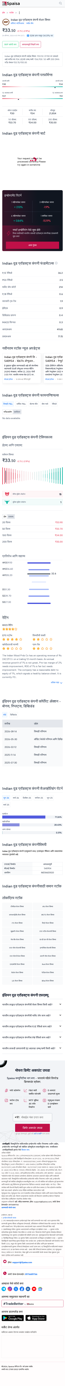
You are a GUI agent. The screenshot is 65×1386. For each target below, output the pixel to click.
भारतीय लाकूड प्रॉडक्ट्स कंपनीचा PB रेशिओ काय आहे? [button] (26, 1037)
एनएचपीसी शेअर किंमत (17, 964)
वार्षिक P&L (21, 404)
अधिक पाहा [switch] (55, 682)
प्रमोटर (5, 813)
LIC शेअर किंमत (17, 981)
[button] (19, 13)
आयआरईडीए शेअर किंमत (17, 915)
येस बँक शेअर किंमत (17, 939)
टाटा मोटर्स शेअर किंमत (17, 956)
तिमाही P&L (8, 404)
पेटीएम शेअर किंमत (48, 972)
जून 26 (6, 797)
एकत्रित (17, 411)
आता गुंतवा (32, 245)
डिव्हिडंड (13, 714)
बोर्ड (4, 714)
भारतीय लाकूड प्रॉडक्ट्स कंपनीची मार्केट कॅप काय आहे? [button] (26, 1015)
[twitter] (16, 1289)
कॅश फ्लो (45, 404)
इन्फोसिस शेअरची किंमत (48, 948)
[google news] (40, 1289)
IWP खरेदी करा (10, 44)
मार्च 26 (16, 797)
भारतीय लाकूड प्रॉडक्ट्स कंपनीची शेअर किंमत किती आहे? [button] (27, 1004)
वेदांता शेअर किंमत (17, 972)
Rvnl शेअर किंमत (48, 964)
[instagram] (10, 1289)
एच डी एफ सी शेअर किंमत (48, 939)
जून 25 (50, 797)
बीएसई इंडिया (8, 379)
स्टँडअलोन (8, 411)
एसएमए (10, 516)
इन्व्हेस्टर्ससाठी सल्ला (9, 1218)
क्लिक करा (25, 1149)
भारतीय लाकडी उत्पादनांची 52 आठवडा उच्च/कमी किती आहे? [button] (28, 1048)
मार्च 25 (6, 804)
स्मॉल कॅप (29, 23)
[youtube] (34, 1289)
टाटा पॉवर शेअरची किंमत (17, 948)
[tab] (32, 1004)
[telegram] (4, 1289)
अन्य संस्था (6, 829)
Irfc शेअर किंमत (47, 906)
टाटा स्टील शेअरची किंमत (47, 931)
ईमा (5, 516)
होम (3, 12)
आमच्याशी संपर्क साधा (9, 1207)
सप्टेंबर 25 (39, 797)
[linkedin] (28, 1289)
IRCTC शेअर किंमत (47, 915)
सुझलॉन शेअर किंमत (17, 931)
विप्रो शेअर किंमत (48, 923)
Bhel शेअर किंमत (48, 981)
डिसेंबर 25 (27, 797)
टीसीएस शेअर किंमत (17, 906)
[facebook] (22, 1289)
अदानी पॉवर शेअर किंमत (48, 956)
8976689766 (31, 1274)
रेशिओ (54, 404)
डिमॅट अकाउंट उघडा (32, 1128)
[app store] (36, 1319)
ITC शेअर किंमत (17, 923)
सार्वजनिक (6, 821)
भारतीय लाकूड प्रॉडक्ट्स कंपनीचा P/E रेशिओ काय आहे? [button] (27, 1026)
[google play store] (13, 1319)
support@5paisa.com (22, 1262)
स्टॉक (11, 12)
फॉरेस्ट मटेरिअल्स (17, 23)
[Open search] (60, 4)
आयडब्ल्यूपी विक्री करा (30, 44)
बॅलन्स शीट (34, 404)
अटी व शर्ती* (38, 1134)
